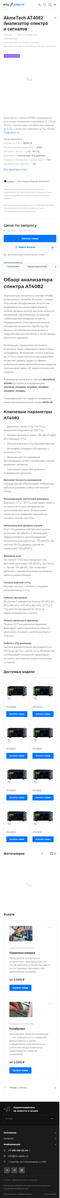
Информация (12, 1144)
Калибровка (17, 1028)
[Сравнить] (52, 247)
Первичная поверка (22, 952)
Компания (10, 1132)
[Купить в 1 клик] (8, 698)
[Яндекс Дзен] (22, 1170)
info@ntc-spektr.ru (18, 1156)
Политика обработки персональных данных (27, 1185)
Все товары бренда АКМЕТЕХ (33, 181)
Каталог (9, 1138)
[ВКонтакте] (7, 1170)
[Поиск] (44, 4)
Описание (13, 266)
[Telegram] (14, 1170)
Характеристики (37, 266)
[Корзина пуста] (50, 4)
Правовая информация (16, 1188)
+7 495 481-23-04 (18, 1150)
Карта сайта (50, 1194)
